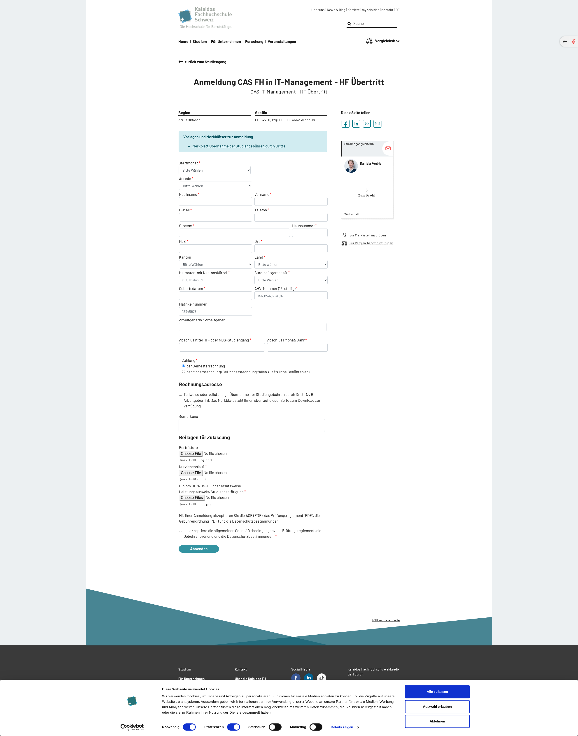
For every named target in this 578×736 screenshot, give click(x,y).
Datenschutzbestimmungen (255, 521)
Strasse (185, 225)
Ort (257, 241)
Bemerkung (188, 416)
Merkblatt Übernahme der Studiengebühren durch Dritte (238, 146)
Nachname (188, 194)
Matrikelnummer (193, 304)
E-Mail (184, 210)
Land (259, 257)
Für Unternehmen (226, 41)
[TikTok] (321, 678)
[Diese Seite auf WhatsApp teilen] (366, 123)
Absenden (198, 548)
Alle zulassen (437, 692)
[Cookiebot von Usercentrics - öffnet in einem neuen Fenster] (132, 727)
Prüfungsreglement (287, 515)
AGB (249, 515)
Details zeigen (342, 727)
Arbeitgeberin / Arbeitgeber (202, 320)
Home (183, 41)
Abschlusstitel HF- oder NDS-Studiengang (214, 340)
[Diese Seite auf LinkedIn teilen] (356, 123)
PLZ (182, 241)
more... (367, 179)
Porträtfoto (188, 447)
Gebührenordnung (194, 521)
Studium (200, 41)
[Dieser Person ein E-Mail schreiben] (387, 148)
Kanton (185, 257)
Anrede (185, 178)
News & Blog (336, 10)
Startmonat (189, 163)
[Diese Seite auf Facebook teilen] (345, 123)
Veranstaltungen (282, 41)
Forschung (254, 41)
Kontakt (387, 10)
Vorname (261, 194)
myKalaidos (370, 10)
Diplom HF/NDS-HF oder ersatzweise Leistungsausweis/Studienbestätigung (211, 489)
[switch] (233, 727)
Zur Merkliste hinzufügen (368, 235)
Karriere (354, 10)
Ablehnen (437, 721)
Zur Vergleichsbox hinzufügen (371, 243)
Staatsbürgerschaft (271, 272)
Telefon (260, 210)
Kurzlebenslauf (191, 466)
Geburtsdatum (191, 288)
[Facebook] (296, 678)
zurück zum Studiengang (205, 61)
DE (398, 10)
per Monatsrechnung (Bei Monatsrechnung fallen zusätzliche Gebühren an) (248, 371)
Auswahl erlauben (437, 706)
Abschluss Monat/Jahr (286, 340)
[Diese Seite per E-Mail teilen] (377, 123)
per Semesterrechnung (205, 366)
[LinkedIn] (308, 678)
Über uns (317, 10)
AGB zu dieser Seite (386, 620)
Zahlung (188, 360)
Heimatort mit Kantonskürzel (203, 272)
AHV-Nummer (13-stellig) (274, 288)
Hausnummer (303, 225)
